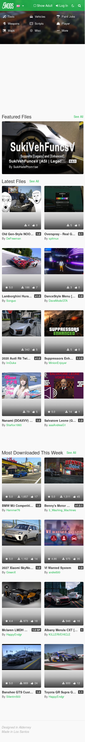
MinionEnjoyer (58, 363)
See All (78, 116)
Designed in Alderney (16, 727)
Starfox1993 (14, 425)
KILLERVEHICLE (59, 634)
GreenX (11, 572)
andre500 (54, 572)
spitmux (54, 238)
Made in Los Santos (15, 731)
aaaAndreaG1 (57, 425)
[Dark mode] (73, 5)
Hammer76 (13, 510)
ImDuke (11, 363)
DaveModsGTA (58, 300)
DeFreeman (13, 238)
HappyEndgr (14, 634)
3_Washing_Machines (62, 510)
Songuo (11, 300)
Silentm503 (13, 696)
